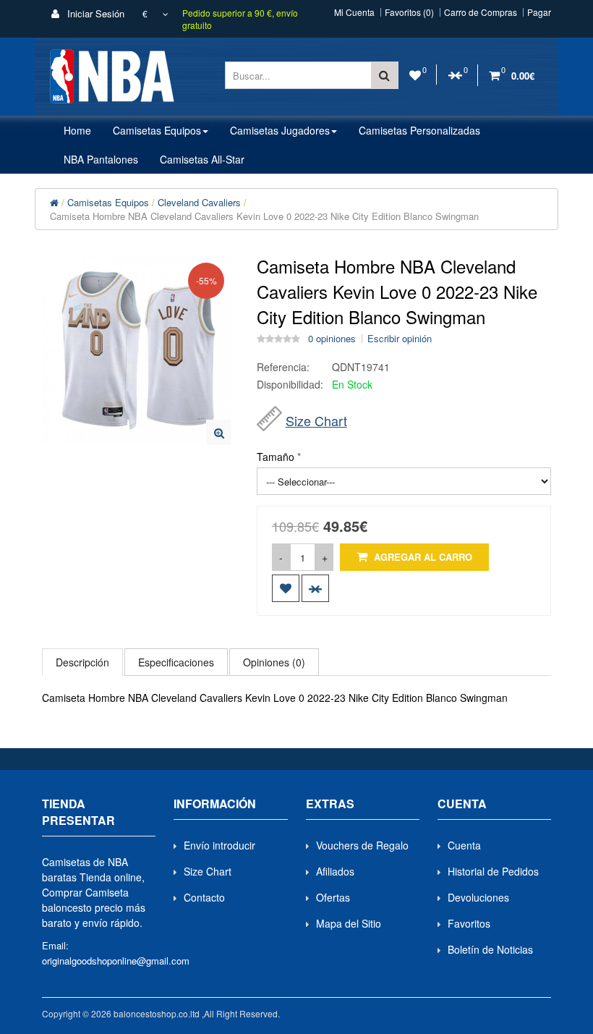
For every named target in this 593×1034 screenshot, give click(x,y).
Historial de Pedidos (493, 871)
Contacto (204, 897)
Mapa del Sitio (348, 923)
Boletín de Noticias (490, 949)
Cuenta (464, 845)
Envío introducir (219, 845)
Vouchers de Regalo (362, 845)
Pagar (539, 12)
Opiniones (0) (274, 662)
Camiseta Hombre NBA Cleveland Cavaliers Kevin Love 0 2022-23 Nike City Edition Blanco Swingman (264, 216)
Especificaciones (176, 662)
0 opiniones (332, 338)
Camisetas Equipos (108, 202)
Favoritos (469, 923)
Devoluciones (478, 897)
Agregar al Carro (421, 557)
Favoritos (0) (409, 12)
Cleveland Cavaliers (199, 202)
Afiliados (335, 871)
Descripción (82, 662)
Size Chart (316, 420)
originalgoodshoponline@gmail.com (115, 960)
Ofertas (333, 897)
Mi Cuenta (354, 12)
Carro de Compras (480, 12)
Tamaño (275, 456)
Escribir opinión (399, 338)
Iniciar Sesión (94, 13)
